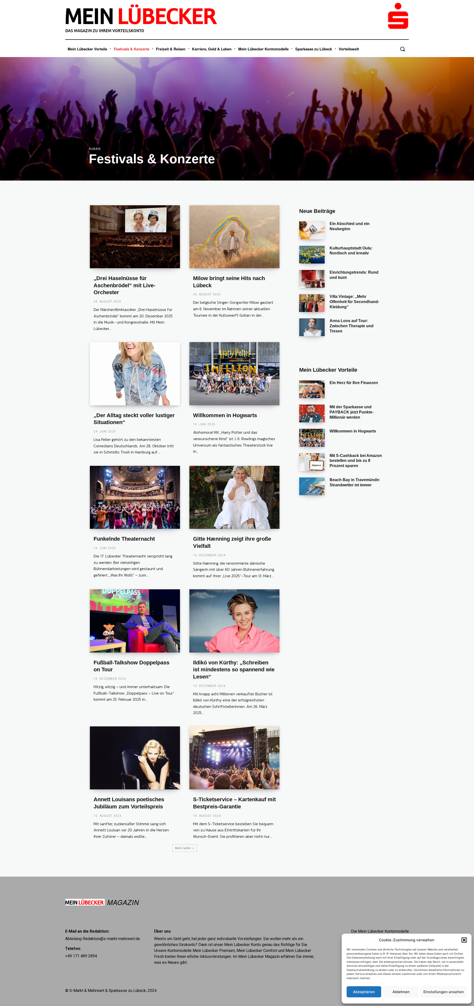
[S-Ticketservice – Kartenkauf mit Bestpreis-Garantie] (234, 758)
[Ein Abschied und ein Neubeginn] (312, 230)
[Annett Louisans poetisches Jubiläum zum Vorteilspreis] (135, 758)
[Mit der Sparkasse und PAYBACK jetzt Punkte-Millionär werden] (312, 413)
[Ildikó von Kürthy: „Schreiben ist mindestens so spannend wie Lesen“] (234, 621)
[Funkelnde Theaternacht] (135, 497)
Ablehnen (401, 991)
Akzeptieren (364, 991)
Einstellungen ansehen (443, 991)
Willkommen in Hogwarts (225, 415)
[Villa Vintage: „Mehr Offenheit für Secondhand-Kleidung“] (312, 303)
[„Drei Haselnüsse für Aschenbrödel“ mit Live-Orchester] (135, 236)
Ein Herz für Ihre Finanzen (354, 383)
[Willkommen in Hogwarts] (234, 373)
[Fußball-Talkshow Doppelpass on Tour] (135, 621)
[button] (464, 940)
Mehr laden (183, 848)
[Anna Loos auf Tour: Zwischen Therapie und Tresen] (312, 327)
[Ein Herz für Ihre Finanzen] (312, 389)
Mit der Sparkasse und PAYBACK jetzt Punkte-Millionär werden (352, 412)
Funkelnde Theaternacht (124, 539)
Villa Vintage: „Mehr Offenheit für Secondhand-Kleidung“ (354, 301)
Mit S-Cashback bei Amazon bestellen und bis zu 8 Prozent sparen (356, 460)
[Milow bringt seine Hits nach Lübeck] (234, 236)
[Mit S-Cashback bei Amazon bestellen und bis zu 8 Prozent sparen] (312, 462)
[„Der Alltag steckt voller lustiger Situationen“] (135, 373)
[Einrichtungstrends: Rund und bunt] (312, 279)
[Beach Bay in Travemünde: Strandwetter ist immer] (312, 486)
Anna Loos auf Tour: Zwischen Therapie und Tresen (352, 326)
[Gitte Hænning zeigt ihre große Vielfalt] (234, 497)
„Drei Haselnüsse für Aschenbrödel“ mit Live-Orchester (124, 285)
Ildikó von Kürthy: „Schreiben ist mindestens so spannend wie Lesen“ (234, 669)
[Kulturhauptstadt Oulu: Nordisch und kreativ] (312, 255)
